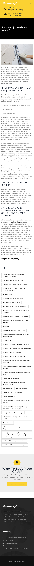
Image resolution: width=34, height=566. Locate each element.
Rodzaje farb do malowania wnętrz (13, 413)
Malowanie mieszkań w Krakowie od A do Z (16, 344)
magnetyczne (7, 340)
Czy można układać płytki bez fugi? (13, 280)
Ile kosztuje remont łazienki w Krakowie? (15, 306)
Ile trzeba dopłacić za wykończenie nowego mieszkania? (16, 311)
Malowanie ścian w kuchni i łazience (14, 356)
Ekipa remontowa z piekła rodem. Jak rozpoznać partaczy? (14, 289)
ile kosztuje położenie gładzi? (11, 302)
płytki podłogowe (21, 388)
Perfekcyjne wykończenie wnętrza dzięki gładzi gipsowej (17, 367)
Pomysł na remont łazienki (11, 378)
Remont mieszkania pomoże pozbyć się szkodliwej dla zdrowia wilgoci (15, 408)
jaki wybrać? (6, 326)
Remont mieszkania (9, 397)
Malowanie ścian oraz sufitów (12, 352)
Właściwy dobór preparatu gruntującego (15, 445)
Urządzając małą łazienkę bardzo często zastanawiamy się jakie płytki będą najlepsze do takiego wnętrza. (16, 435)
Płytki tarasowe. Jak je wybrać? (12, 393)
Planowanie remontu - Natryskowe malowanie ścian (16, 374)
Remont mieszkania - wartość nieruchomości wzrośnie (16, 402)
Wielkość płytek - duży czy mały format (14, 441)
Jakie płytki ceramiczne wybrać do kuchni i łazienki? (15, 321)
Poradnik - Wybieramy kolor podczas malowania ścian (14, 384)
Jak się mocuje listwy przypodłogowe (14, 330)
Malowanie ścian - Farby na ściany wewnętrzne (17, 348)
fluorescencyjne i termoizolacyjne (13, 298)
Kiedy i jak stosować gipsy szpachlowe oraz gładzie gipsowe (16, 335)
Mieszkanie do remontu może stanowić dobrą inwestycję (16, 361)
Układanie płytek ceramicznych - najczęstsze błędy (16, 428)
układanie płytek (7, 423)
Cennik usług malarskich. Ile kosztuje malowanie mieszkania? (14, 275)
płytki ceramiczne (8, 388)
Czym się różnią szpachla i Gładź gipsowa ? (16, 284)
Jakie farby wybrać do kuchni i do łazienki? (15, 316)
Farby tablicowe (7, 294)
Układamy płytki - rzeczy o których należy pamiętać (15, 418)
